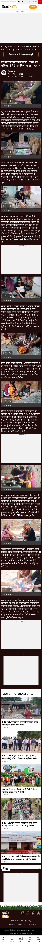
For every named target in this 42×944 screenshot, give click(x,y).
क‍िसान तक (12, 71)
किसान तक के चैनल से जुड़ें (21, 54)
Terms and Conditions (16, 924)
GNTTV (35, 2)
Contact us (32, 924)
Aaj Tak (28, 2)
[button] (39, 940)
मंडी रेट (33, 7)
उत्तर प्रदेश (22, 47)
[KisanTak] (10, 6)
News (3, 47)
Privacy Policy (26, 921)
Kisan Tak (21, 2)
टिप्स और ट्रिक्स (12, 47)
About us (14, 921)
